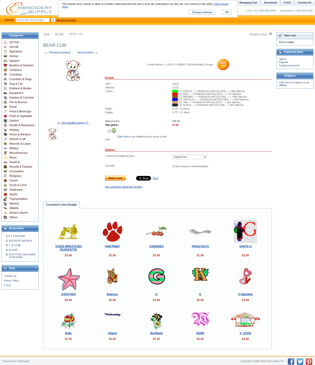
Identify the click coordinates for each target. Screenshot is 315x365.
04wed (112, 333)
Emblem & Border (20, 88)
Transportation (18, 199)
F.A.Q (7, 285)
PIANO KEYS (200, 246)
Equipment (16, 93)
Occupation (16, 171)
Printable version (258, 34)
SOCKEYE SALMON (20, 240)
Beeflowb (156, 333)
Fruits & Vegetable (20, 116)
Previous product (57, 52)
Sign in (282, 59)
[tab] (61, 204)
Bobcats (112, 294)
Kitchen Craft (17, 139)
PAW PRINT (112, 246)
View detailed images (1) (75, 122)
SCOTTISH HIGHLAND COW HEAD (22, 256)
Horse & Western (20, 134)
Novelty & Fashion (20, 166)
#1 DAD (13, 249)
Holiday (14, 129)
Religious (15, 176)
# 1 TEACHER (17, 236)
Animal (13, 56)
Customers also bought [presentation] (61, 204)
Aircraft (13, 47)
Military (13, 148)
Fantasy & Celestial (21, 97)
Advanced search (66, 20)
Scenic (13, 180)
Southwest (16, 189)
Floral (13, 106)
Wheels (14, 203)
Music (13, 157)
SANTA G (245, 246)
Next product (87, 52)
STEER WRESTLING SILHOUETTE (68, 248)
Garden (14, 120)
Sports (13, 194)
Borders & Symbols (21, 65)
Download (270, 2)
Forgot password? (289, 65)
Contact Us (304, 2)
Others (13, 217)
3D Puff (59, 33)
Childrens (15, 70)
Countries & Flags (20, 79)
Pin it (155, 178)
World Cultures (18, 212)
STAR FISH (68, 294)
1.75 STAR (15, 245)
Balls (68, 333)
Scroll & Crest (18, 185)
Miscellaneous (18, 153)
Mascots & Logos (20, 143)
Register (283, 62)
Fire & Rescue (18, 102)
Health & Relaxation (22, 125)
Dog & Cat (15, 83)
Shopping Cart (248, 2)
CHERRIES (156, 246)
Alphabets (15, 51)
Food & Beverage (20, 111)
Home (46, 33)
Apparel (14, 60)
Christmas (15, 74)
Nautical (14, 162)
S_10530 (245, 333)
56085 (200, 333)
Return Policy (11, 280)
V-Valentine (245, 294)
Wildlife (14, 208)
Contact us (10, 275)
